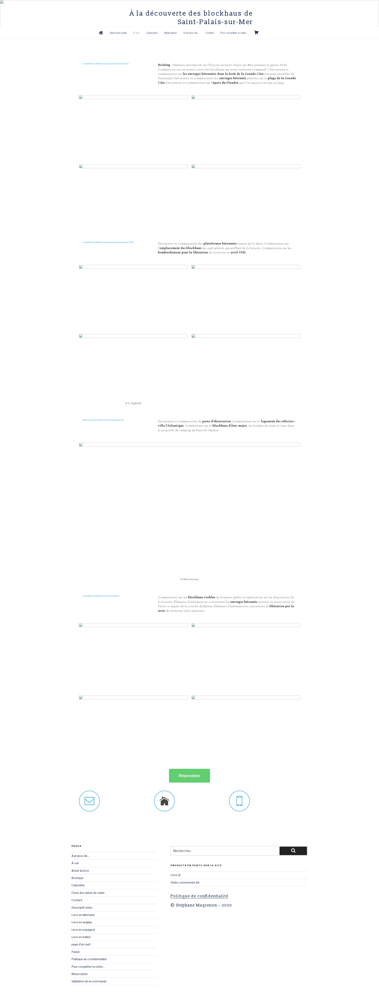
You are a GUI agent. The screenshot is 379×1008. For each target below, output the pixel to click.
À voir (136, 32)
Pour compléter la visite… (234, 32)
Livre (174, 875)
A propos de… (191, 32)
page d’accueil (80, 944)
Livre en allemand (83, 915)
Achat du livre (80, 870)
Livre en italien (81, 937)
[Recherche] (293, 851)
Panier (75, 951)
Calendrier (152, 32)
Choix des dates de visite (88, 892)
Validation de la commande (89, 981)
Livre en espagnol (83, 929)
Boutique (77, 878)
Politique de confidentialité (89, 959)
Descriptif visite (118, 32)
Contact (209, 32)
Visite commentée (183, 882)
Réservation (170, 32)
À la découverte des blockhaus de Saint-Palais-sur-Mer (191, 17)
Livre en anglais (81, 922)
